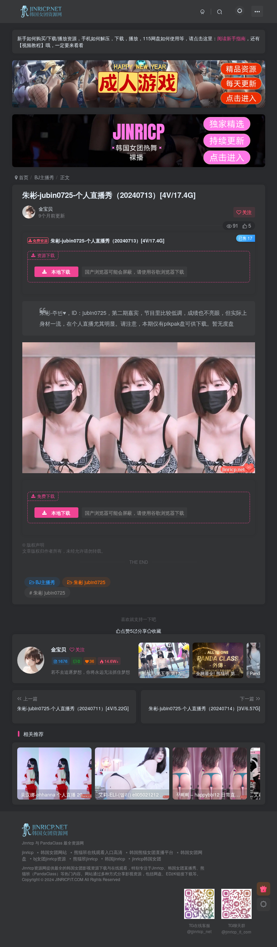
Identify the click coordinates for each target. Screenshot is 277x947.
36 (92, 661)
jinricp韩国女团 (146, 858)
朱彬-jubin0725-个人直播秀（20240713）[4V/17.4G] (109, 194)
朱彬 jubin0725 (89, 582)
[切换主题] (263, 904)
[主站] (263, 889)
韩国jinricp (115, 858)
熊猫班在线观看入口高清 (98, 852)
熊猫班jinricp (85, 858)
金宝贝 (46, 208)
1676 (63, 661)
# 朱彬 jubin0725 (47, 592)
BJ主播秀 (44, 177)
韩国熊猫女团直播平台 (151, 852)
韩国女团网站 (54, 852)
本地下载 (60, 271)
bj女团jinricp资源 (49, 858)
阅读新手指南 (231, 38)
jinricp (27, 852)
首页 (23, 177)
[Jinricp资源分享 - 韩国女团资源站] (45, 829)
